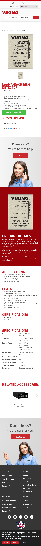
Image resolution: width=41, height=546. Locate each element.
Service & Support (28, 3)
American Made (8, 479)
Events (4, 482)
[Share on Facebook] (8, 129)
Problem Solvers (16, 30)
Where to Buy (18, 3)
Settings (24, 542)
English (25, 6)
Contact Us (20, 156)
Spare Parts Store (13, 3)
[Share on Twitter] (11, 129)
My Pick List (23, 3)
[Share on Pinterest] (14, 129)
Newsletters (27, 504)
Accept (6, 542)
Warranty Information (27, 489)
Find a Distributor (9, 501)
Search (36, 17)
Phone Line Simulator (20, 405)
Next (37, 395)
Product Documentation (28, 477)
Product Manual (12, 123)
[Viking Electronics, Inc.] (10, 12)
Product (5, 30)
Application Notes (29, 485)
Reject (15, 542)
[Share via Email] (19, 129)
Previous (4, 395)
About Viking (7, 476)
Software (26, 481)
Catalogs (26, 501)
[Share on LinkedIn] (16, 128)
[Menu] (37, 12)
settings (19, 539)
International (7, 504)
